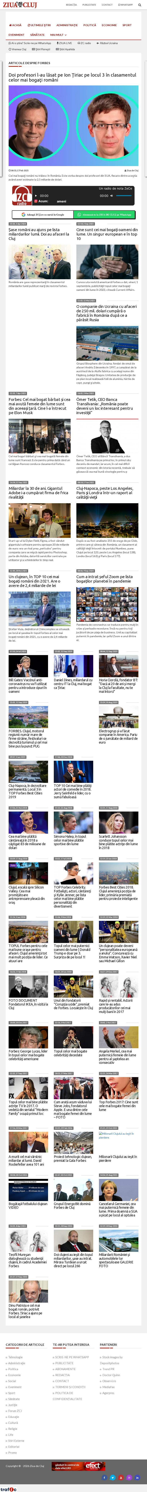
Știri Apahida (67, 49)
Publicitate (89, 4)
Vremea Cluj (18, 49)
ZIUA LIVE (65, 43)
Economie (109, 25)
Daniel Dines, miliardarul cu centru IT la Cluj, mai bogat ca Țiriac (73, 684)
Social (12, 1381)
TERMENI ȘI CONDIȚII (70, 1387)
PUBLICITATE (64, 1363)
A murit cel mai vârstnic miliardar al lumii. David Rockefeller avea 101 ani (26, 1160)
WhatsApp (126, 4)
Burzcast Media (87, 1485)
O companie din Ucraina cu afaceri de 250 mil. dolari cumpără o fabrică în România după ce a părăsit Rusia (106, 313)
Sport (127, 25)
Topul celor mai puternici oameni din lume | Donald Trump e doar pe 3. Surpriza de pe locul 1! (72, 951)
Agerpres (108, 1393)
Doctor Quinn (111, 1375)
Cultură (13, 1422)
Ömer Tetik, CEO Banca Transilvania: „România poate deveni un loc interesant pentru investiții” (104, 406)
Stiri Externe (16, 1440)
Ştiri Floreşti (42, 49)
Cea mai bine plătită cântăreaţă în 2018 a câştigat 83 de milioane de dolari (27, 842)
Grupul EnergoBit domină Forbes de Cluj (72, 1205)
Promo (12, 1452)
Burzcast (70, 1485)
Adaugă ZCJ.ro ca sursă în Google (45, 214)
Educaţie (13, 1416)
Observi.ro (109, 1381)
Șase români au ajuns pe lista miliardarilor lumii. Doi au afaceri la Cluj (39, 234)
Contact (107, 4)
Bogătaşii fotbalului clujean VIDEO (28, 1205)
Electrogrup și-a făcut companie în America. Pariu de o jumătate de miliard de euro (118, 736)
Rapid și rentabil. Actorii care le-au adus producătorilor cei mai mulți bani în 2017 (115, 1006)
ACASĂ (16, 25)
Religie (12, 1428)
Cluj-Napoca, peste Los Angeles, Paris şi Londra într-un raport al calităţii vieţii (104, 492)
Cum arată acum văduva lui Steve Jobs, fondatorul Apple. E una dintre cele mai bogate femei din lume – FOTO (73, 1109)
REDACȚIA (62, 1375)
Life (10, 1434)
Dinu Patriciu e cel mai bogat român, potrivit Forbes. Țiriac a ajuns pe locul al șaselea (25, 1311)
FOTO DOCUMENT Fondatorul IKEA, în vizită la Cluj (28, 1004)
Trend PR (108, 1369)
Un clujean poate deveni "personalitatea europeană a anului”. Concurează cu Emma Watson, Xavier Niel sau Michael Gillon (118, 953)
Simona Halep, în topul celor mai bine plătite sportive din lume (70, 840)
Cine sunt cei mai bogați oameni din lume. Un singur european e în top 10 (107, 234)
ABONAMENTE (65, 1369)
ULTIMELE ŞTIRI (40, 25)
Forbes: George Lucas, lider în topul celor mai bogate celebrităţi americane (28, 1055)
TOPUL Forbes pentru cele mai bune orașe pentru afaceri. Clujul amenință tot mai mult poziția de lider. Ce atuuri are (28, 953)
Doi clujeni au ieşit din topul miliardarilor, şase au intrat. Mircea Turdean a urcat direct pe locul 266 (73, 1260)
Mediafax (108, 1387)
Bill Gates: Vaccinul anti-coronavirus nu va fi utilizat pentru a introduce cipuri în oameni (28, 685)
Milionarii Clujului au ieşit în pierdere (118, 1158)
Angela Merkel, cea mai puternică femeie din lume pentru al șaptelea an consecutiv (117, 1056)
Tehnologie (15, 1357)
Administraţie (67, 25)
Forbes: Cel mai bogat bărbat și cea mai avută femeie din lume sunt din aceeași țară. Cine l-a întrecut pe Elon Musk (39, 406)
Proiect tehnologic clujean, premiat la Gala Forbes (73, 1158)
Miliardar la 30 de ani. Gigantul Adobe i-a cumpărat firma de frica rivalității (38, 492)
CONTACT (62, 1381)
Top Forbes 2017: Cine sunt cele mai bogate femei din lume (118, 1106)
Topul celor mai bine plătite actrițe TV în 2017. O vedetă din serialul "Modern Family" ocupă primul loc (28, 1107)
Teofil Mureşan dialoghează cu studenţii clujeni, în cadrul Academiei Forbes (28, 1260)
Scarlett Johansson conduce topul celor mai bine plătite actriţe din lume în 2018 (118, 842)
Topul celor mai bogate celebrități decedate (70, 1053)
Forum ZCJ (15, 1411)
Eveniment (16, 34)
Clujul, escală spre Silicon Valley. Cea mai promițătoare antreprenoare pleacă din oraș (27, 894)
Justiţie (12, 1405)
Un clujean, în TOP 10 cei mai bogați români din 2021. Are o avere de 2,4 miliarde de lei (34, 581)
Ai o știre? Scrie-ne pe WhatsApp (31, 43)
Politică (89, 25)
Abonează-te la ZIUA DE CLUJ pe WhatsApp (106, 214)
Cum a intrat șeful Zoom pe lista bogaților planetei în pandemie (104, 578)
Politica (13, 1369)
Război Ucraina (109, 43)
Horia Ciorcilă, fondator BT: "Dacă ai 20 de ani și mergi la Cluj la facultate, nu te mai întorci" (118, 685)
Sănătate (37, 34)
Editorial (13, 1446)
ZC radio (85, 43)
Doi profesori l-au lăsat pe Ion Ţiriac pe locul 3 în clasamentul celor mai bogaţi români (72, 77)
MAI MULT (57, 34)
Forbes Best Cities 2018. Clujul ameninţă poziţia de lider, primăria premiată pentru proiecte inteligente (118, 892)
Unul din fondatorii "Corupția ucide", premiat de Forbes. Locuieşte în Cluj (73, 1004)
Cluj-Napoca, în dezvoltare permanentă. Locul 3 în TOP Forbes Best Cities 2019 (27, 791)
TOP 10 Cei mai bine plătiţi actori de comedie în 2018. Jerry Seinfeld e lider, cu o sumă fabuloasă (72, 791)
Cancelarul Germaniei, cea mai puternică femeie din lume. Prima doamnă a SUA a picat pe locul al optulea (118, 1209)
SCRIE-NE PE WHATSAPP (72, 1357)
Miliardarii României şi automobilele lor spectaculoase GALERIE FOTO (116, 1260)
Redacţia (71, 4)
